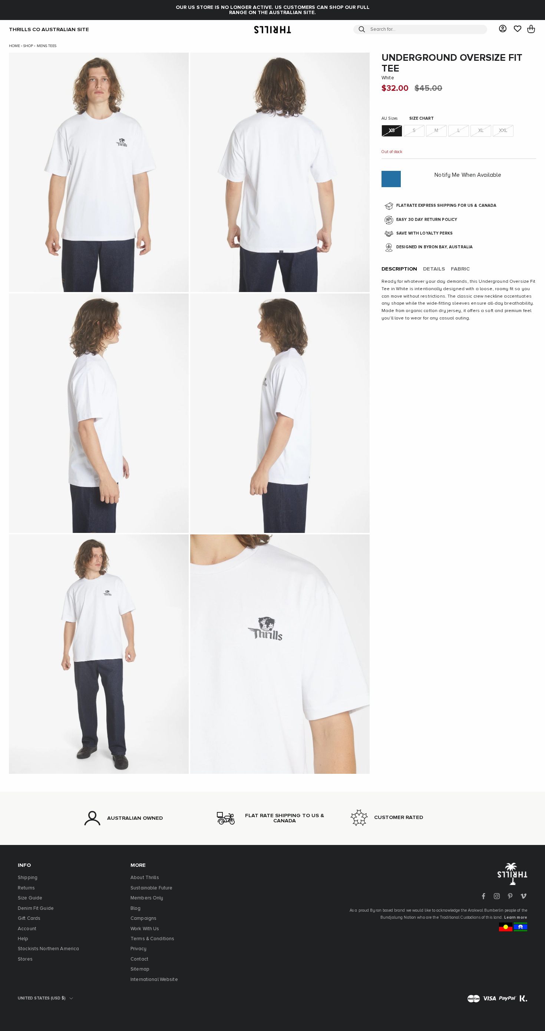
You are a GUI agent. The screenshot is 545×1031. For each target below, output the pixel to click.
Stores (25, 959)
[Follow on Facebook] (483, 896)
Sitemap (140, 969)
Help (23, 938)
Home (14, 46)
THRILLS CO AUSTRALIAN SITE (49, 29)
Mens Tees (46, 46)
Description (399, 269)
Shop (28, 46)
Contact (139, 959)
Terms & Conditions (152, 938)
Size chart (421, 119)
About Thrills (145, 877)
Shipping (27, 877)
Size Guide (30, 898)
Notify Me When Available (468, 175)
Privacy (138, 949)
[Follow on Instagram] (497, 896)
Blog (136, 908)
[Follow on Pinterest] (510, 896)
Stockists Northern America (48, 949)
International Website (154, 979)
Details (434, 269)
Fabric (460, 269)
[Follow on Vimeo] (523, 896)
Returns (26, 888)
